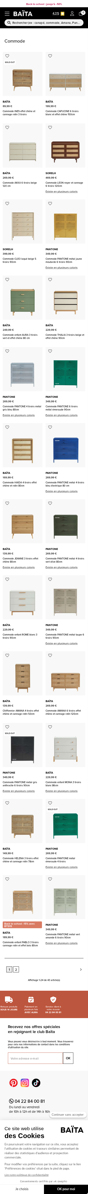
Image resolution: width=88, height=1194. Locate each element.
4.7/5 (56, 13)
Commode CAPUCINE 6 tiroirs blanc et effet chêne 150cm (62, 113)
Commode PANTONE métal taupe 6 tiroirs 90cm (65, 636)
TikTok (36, 1082)
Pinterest (13, 1082)
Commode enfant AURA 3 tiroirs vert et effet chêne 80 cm (20, 336)
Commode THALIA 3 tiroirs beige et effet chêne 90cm (65, 336)
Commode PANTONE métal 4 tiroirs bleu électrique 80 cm (65, 484)
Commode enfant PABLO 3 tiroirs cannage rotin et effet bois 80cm (21, 944)
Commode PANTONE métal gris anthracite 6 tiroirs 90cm (20, 784)
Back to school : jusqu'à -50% (44, 4)
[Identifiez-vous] (72, 13)
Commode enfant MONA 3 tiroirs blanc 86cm (63, 784)
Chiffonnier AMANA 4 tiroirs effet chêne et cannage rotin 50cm (21, 712)
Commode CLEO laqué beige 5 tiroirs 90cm (19, 260)
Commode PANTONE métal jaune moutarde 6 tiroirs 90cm (64, 260)
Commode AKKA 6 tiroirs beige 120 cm (20, 184)
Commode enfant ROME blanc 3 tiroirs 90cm (20, 636)
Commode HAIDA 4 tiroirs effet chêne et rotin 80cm (20, 484)
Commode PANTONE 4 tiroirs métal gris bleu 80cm (22, 408)
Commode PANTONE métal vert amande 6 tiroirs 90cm (63, 936)
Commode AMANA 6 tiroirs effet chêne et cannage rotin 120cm (63, 712)
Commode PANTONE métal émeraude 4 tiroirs (60, 860)
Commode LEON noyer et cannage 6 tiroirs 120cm (64, 184)
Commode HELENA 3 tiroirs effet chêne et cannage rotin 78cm (20, 860)
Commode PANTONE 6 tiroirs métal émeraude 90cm (62, 408)
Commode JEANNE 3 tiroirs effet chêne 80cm (20, 560)
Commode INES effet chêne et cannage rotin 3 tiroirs (19, 113)
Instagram (24, 1082)
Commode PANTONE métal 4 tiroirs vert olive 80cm (65, 560)
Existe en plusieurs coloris (62, 191)
